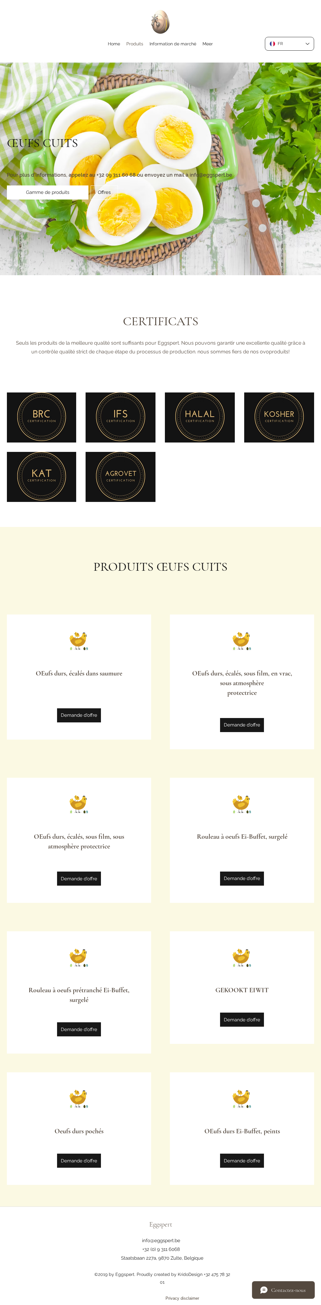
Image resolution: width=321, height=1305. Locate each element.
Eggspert (160, 1224)
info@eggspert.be (211, 175)
